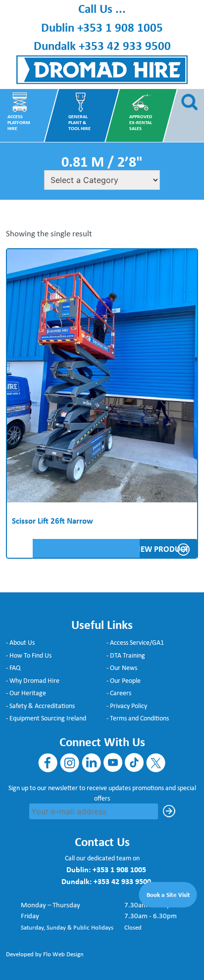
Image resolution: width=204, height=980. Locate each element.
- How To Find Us (28, 655)
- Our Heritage (26, 692)
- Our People (123, 680)
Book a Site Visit (168, 894)
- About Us (20, 642)
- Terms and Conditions (137, 717)
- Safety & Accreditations (40, 705)
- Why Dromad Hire (32, 680)
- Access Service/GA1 (135, 642)
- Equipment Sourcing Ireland (46, 717)
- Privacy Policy (126, 705)
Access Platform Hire (18, 123)
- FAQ (13, 667)
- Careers (118, 692)
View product (161, 548)
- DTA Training (125, 655)
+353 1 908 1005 (120, 27)
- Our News (121, 667)
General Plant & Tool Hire (79, 123)
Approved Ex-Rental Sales (140, 123)
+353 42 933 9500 (125, 45)
